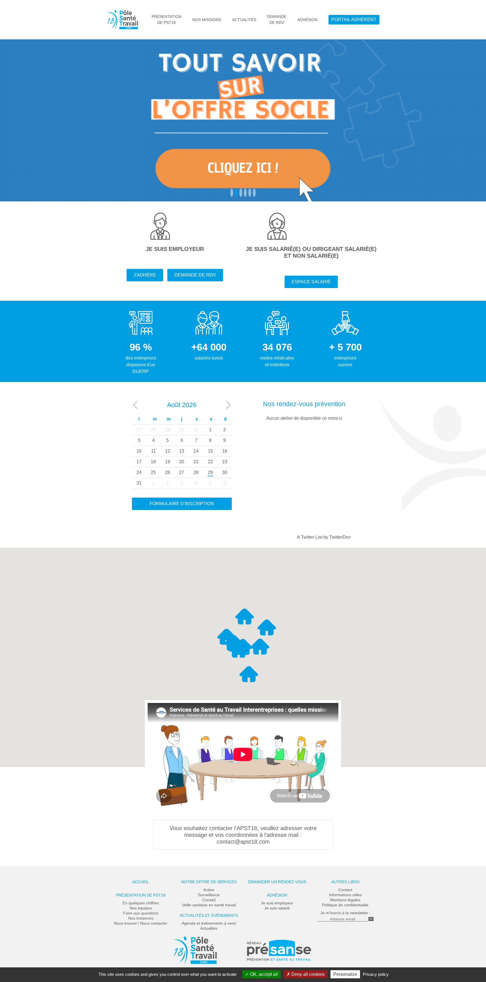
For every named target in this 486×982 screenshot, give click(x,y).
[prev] (135, 405)
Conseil (208, 900)
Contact (345, 889)
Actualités (244, 19)
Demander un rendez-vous (277, 882)
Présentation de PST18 (140, 895)
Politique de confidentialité (345, 905)
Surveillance (209, 895)
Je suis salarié (277, 908)
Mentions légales (345, 900)
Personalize (345, 974)
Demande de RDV (195, 275)
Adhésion (307, 19)
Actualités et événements (209, 915)
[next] (229, 405)
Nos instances (140, 918)
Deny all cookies (307, 974)
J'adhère (145, 275)
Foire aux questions (140, 913)
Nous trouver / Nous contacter (140, 923)
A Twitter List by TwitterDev (324, 537)
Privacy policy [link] (376, 974)
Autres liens (345, 882)
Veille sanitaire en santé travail (209, 905)
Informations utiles (345, 895)
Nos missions (206, 19)
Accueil (140, 882)
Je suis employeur (277, 903)
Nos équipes (141, 908)
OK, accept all (263, 974)
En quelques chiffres (141, 903)
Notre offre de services (209, 882)
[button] (248, 674)
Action (208, 889)
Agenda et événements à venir (209, 923)
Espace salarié (311, 281)
